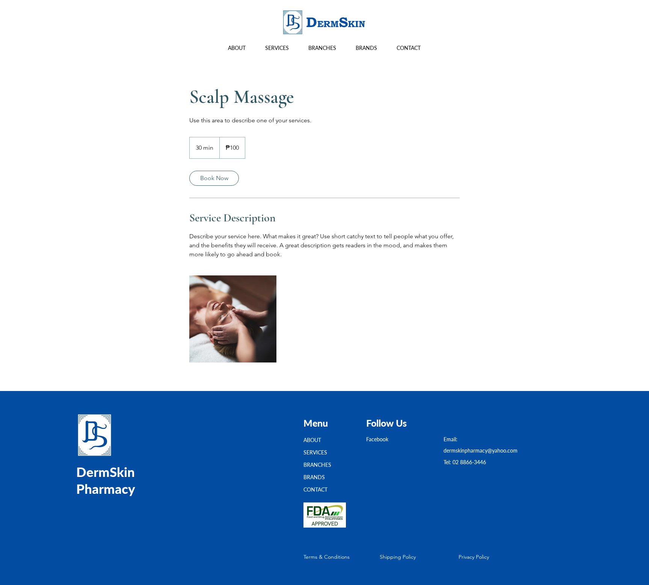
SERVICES (315, 452)
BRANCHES (317, 465)
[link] (214, 178)
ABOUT (312, 440)
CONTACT (315, 489)
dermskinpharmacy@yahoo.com (481, 450)
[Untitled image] (232, 318)
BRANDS (314, 477)
